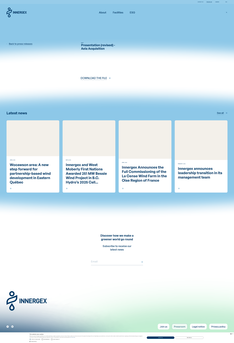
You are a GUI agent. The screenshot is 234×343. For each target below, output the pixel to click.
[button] (226, 12)
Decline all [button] (189, 337)
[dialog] (117, 337)
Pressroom (209, 1)
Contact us (200, 1)
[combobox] (231, 333)
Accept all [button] (160, 337)
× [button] (232, 333)
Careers (217, 1)
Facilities (118, 12)
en (226, 1)
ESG (132, 12)
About (102, 12)
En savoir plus (72, 337)
